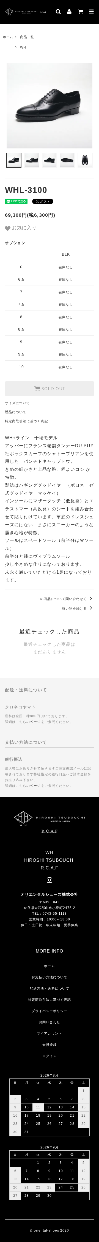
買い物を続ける (75, 608)
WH (23, 47)
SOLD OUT (52, 388)
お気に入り (23, 227)
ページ (35, 722)
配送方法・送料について (49, 988)
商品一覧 (27, 37)
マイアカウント (49, 1033)
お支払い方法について (50, 977)
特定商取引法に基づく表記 (26, 421)
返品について (15, 412)
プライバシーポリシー (50, 1011)
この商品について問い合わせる (62, 599)
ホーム (8, 37)
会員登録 (49, 1045)
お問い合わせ (49, 1022)
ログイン (49, 1056)
